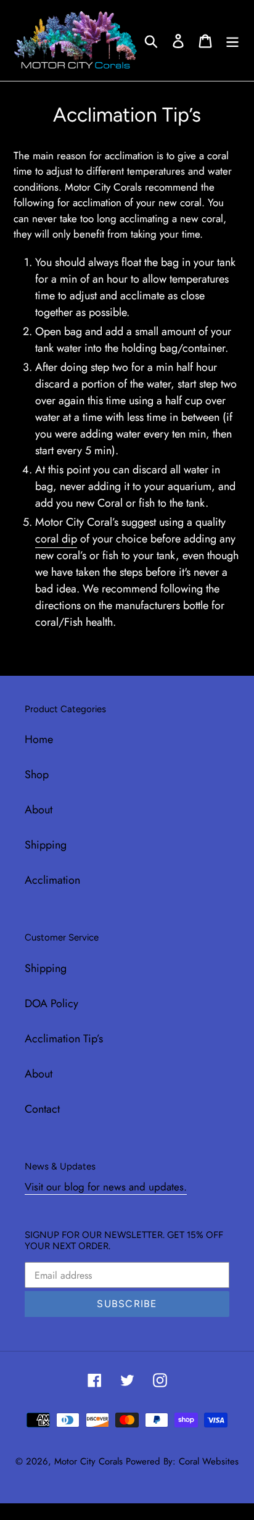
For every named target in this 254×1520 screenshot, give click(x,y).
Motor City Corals (88, 1461)
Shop (37, 774)
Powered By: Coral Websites (182, 1461)
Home (39, 739)
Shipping (46, 845)
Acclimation (52, 880)
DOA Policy (51, 1003)
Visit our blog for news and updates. (106, 1186)
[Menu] (232, 40)
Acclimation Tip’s (64, 1039)
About (38, 810)
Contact (42, 1109)
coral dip (56, 539)
